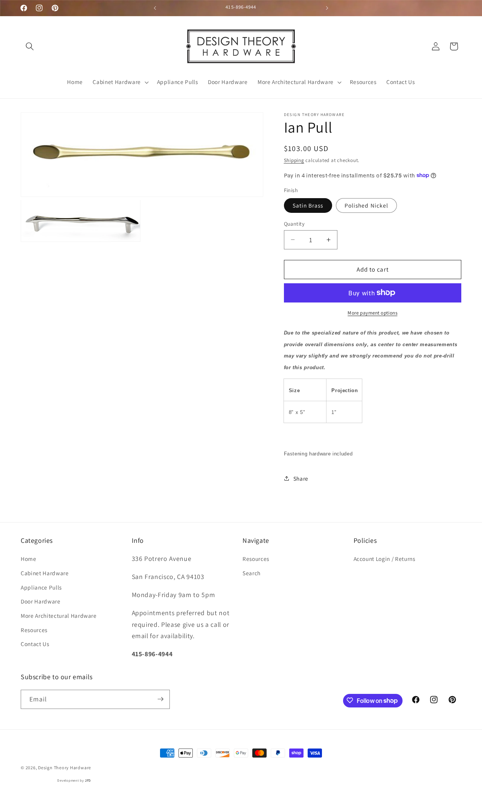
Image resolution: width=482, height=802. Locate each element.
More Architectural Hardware (59, 615)
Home (29, 559)
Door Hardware (41, 601)
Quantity (294, 223)
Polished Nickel (367, 205)
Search (252, 573)
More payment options (372, 312)
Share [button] (300, 478)
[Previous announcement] (155, 8)
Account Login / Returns (384, 559)
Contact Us (35, 644)
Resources (34, 630)
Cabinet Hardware (45, 573)
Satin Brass (308, 205)
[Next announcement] (327, 8)
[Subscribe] (160, 699)
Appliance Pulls (41, 587)
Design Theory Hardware (64, 767)
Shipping (294, 160)
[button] (30, 46)
